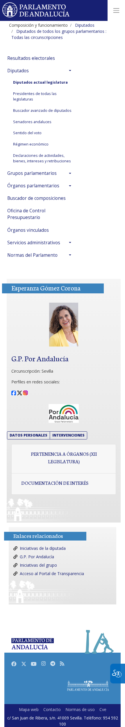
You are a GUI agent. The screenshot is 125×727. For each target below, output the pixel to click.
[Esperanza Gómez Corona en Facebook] (13, 392)
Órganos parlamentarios (33, 186)
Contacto (52, 709)
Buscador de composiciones (36, 198)
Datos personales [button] (28, 435)
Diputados (18, 71)
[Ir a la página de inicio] (36, 10)
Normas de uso (80, 709)
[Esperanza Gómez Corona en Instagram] (25, 392)
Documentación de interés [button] (54, 483)
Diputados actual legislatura (40, 82)
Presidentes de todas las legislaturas (35, 96)
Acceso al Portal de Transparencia (52, 573)
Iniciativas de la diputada (43, 548)
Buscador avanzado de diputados (42, 110)
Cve (102, 709)
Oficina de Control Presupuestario (26, 214)
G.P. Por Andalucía (37, 556)
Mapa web (29, 709)
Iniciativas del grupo (38, 565)
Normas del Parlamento (32, 255)
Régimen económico (31, 144)
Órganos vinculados (28, 230)
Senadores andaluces (32, 121)
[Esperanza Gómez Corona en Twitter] (19, 392)
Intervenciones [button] (68, 435)
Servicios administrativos (33, 243)
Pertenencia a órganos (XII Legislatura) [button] (64, 457)
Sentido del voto (27, 132)
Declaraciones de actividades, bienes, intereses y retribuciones (42, 158)
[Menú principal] (116, 10)
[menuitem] (40, 58)
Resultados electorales (31, 58)
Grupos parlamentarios (32, 173)
